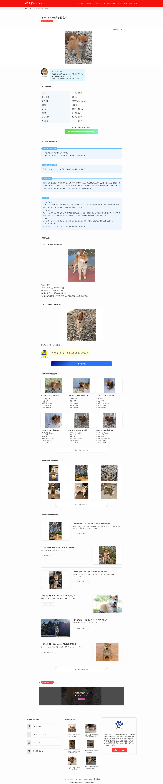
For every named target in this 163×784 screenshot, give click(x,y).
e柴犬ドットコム (33, 3)
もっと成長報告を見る (81, 504)
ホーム (64, 779)
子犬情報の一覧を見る (81, 450)
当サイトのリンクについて (86, 779)
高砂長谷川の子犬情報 (47, 21)
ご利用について (72, 779)
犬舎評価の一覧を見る (81, 669)
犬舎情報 (82, 364)
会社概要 (97, 779)
